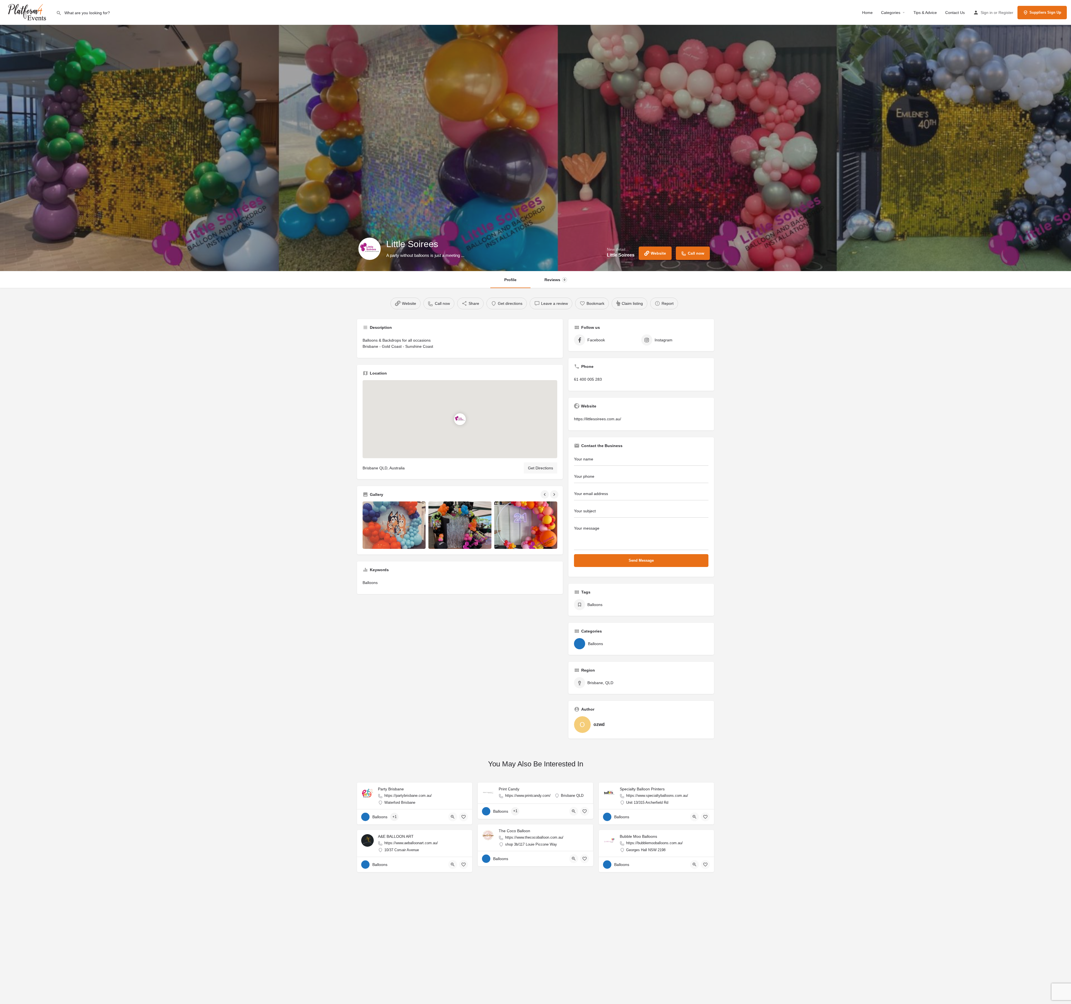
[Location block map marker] (460, 419)
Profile (510, 279)
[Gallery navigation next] (554, 494)
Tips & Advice (925, 12)
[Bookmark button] (463, 816)
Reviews (554, 279)
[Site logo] (28, 12)
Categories (890, 12)
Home (867, 12)
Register (1005, 12)
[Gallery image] (394, 525)
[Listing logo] (369, 249)
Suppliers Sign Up (1045, 12)
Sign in (987, 12)
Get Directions (540, 468)
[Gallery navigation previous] (545, 494)
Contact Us (955, 12)
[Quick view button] (452, 816)
